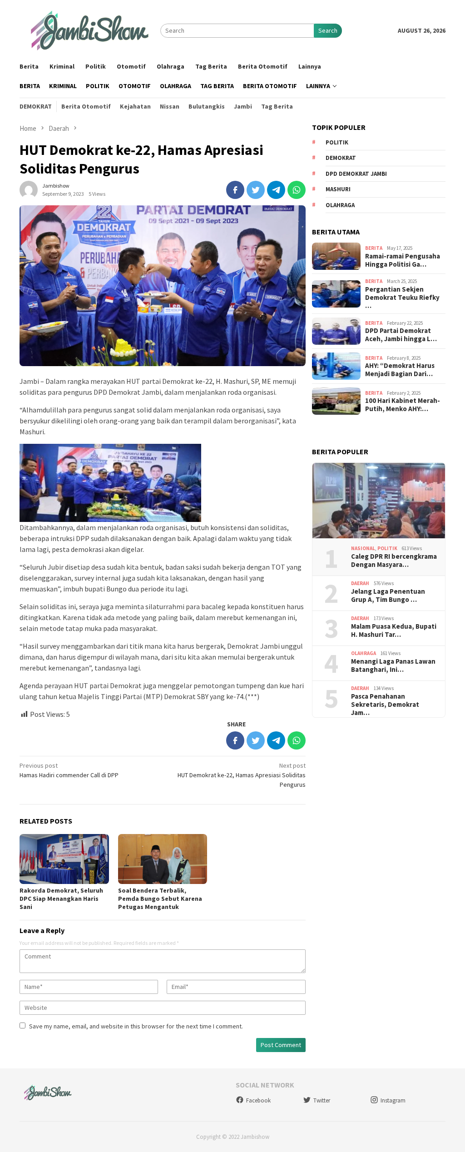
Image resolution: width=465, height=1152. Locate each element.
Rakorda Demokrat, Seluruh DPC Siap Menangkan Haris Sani (61, 898)
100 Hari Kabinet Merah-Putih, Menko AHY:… (402, 405)
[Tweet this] (256, 190)
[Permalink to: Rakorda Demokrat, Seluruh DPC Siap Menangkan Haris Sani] (64, 859)
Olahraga (340, 205)
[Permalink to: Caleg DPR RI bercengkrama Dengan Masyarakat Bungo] (378, 501)
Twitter (321, 1100)
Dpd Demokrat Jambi (356, 174)
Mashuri (338, 189)
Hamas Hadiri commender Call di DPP (69, 770)
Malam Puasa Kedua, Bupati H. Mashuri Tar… (393, 630)
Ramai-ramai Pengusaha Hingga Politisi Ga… (402, 260)
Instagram (393, 1100)
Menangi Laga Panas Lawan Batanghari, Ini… (393, 665)
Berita (373, 248)
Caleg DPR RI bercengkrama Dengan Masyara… (394, 560)
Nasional (363, 548)
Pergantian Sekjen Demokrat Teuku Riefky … (402, 297)
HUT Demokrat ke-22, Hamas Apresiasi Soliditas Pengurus (241, 775)
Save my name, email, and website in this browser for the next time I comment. (136, 1026)
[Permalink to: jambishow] (29, 189)
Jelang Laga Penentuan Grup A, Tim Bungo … (388, 595)
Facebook (258, 1100)
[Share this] (235, 190)
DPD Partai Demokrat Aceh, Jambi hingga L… (401, 335)
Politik (337, 142)
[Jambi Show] (90, 30)
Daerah (360, 583)
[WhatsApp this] (296, 190)
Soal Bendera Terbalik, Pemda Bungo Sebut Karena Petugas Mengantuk (160, 898)
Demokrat (341, 158)
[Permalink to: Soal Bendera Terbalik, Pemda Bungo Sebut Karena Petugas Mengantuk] (163, 859)
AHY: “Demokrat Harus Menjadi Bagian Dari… (400, 370)
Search (327, 30)
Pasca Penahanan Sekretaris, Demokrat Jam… (385, 704)
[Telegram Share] (276, 190)
